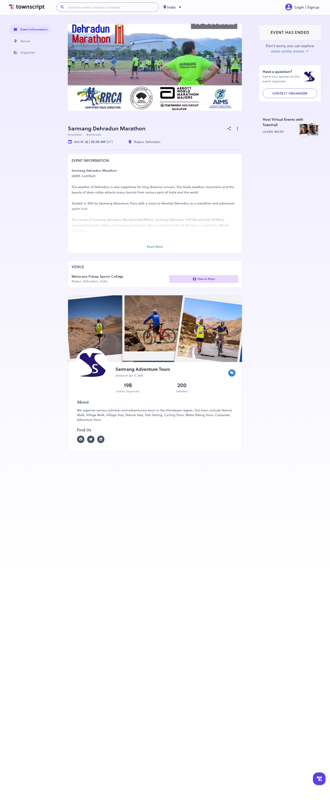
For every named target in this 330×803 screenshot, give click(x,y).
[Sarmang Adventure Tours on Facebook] (82, 439)
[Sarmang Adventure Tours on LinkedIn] (102, 439)
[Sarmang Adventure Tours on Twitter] (92, 439)
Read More (155, 246)
